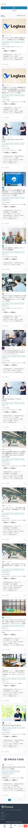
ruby (4, 254)
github (7, 42)
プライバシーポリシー (5, 814)
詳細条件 (15, 10)
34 (21, 800)
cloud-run (5, 461)
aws (3, 358)
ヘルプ (2, 817)
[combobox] (14, 4)
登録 (25, 826)
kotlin (4, 44)
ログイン (21, 826)
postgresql (5, 200)
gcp (3, 145)
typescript (17, 42)
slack (12, 42)
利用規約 (2, 812)
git (3, 42)
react (23, 42)
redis (24, 356)
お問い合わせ (3, 816)
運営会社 (2, 819)
